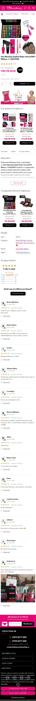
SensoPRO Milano (12, 14)
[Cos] (33, 8)
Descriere (4, 151)
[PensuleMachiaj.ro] (14, 8)
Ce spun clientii (24, 151)
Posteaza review (18, 293)
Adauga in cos (24, 83)
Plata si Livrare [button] (8, 658)
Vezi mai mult (18, 183)
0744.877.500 (19, 641)
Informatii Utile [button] (9, 653)
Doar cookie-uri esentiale (18, 693)
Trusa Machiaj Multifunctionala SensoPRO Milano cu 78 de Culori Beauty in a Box (26, 212)
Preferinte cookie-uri (18, 697)
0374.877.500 (19, 637)
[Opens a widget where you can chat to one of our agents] (28, 697)
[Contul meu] (29, 8)
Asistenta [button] (6, 668)
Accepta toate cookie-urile (18, 688)
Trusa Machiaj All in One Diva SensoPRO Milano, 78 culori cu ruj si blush (9, 212)
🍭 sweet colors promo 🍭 (25, 253)
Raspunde (6, 316)
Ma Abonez (27, 624)
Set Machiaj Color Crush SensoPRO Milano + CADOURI (26, 130)
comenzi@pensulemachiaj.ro (18, 647)
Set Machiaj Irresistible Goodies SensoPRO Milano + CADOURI (9, 130)
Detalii (13, 151)
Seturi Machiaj (21, 240)
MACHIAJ (24, 14)
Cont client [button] (7, 663)
